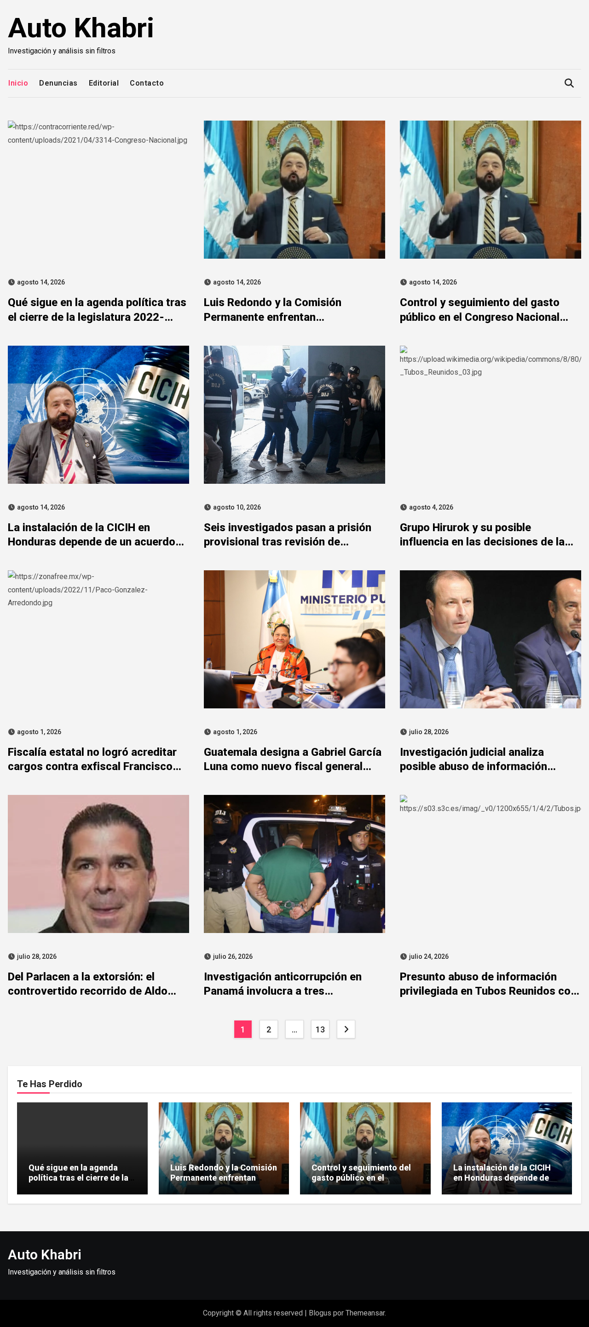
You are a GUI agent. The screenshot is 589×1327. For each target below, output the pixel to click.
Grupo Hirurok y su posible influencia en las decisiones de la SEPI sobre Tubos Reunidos (482, 541)
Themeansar (365, 1313)
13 (320, 1029)
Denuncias (58, 83)
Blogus (320, 1313)
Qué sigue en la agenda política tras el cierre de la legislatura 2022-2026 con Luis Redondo (97, 316)
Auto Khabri (81, 28)
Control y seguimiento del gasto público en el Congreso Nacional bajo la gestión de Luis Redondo (480, 316)
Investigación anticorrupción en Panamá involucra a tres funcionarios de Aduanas (283, 991)
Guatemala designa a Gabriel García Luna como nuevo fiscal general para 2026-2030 (292, 766)
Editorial (104, 83)
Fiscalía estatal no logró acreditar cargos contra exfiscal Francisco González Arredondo (92, 766)
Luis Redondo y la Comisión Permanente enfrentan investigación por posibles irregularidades (223, 1182)
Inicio (18, 83)
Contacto (147, 83)
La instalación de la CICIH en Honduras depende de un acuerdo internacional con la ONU (91, 541)
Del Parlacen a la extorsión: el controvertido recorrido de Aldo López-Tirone (87, 991)
